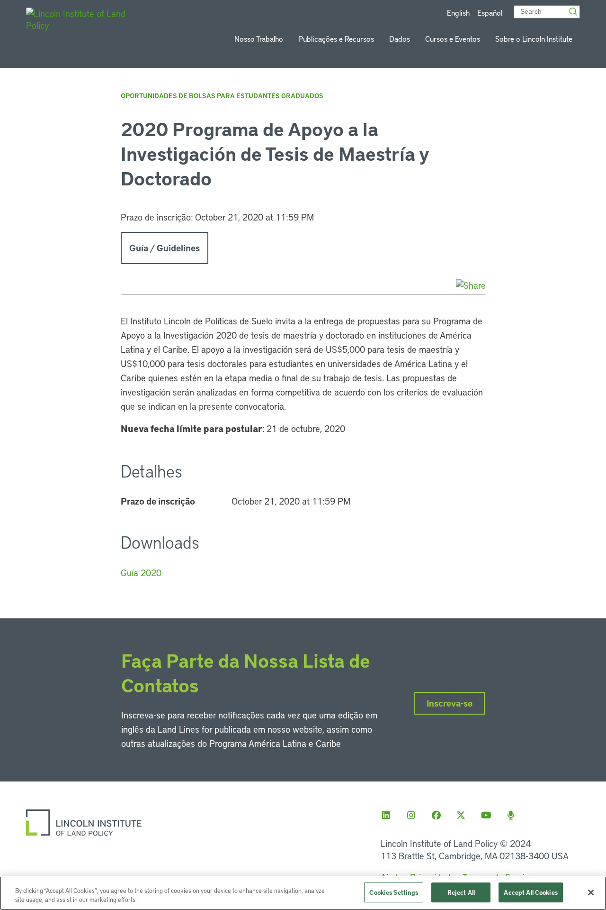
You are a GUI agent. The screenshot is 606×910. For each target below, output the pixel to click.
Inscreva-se (449, 703)
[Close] (590, 892)
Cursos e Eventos (452, 39)
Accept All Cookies (530, 892)
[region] (303, 893)
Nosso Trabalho (258, 39)
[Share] (471, 285)
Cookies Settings (393, 892)
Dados (399, 39)
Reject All (461, 892)
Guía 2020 (141, 573)
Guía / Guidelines (164, 248)
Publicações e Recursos (336, 39)
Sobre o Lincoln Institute (533, 39)
